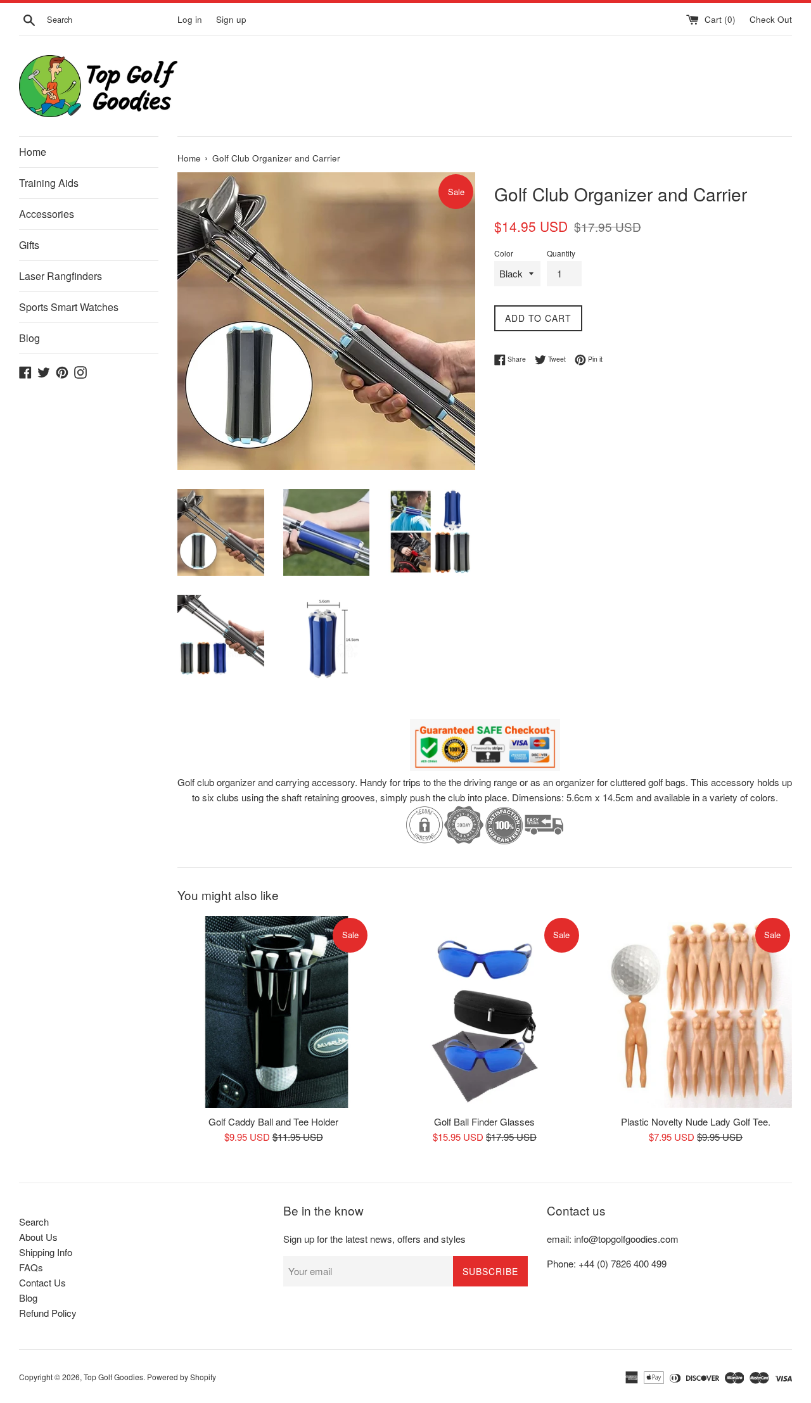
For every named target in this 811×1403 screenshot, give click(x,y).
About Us (38, 1236)
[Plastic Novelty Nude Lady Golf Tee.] (696, 1012)
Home (32, 151)
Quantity (561, 253)
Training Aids (49, 182)
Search (34, 1221)
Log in (189, 19)
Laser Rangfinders (60, 276)
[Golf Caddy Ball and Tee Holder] (273, 1012)
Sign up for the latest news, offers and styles (374, 1238)
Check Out (771, 19)
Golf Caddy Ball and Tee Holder (273, 1121)
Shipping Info (45, 1252)
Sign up (231, 19)
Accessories (46, 213)
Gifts (29, 245)
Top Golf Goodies (113, 1376)
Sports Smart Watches (68, 307)
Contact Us (42, 1282)
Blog (29, 338)
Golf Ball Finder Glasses (484, 1121)
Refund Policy (48, 1312)
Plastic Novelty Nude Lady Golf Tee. (695, 1121)
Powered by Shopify (181, 1376)
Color (503, 253)
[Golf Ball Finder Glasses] (484, 1012)
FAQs (31, 1267)
